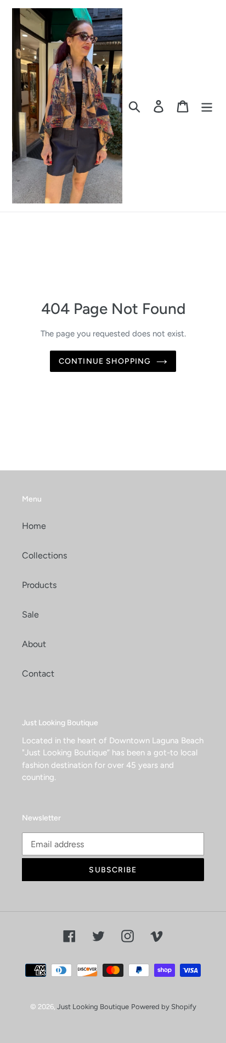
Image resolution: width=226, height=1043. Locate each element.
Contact (38, 673)
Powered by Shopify (163, 1007)
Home (34, 526)
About (34, 644)
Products (39, 585)
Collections (44, 555)
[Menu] (207, 106)
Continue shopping (105, 361)
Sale (30, 614)
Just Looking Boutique (93, 1007)
